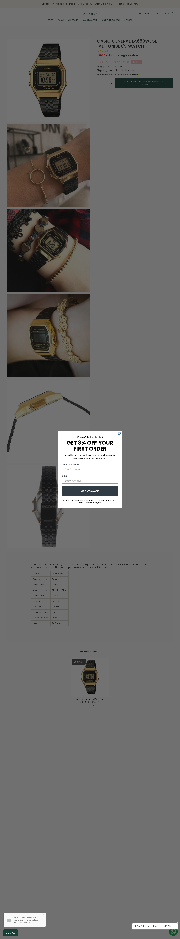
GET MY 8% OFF (90, 491)
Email (65, 476)
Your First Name (70, 464)
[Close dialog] (119, 433)
